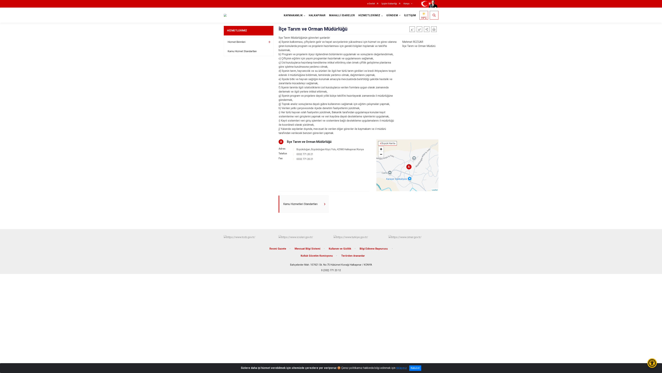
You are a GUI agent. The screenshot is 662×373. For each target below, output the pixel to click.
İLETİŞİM (410, 15)
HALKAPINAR (317, 15)
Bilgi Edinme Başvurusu (374, 248)
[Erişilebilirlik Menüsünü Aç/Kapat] (652, 363)
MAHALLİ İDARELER (342, 15)
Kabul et (415, 368)
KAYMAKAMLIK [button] (293, 15)
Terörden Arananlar (353, 255)
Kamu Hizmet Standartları (242, 51)
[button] (426, 29)
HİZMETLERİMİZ (237, 30)
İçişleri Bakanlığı (389, 4)
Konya (406, 4)
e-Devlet (371, 4)
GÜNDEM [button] (392, 15)
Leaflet (435, 189)
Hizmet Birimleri (236, 42)
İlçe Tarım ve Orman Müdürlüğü (309, 142)
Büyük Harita (388, 143)
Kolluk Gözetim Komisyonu (317, 255)
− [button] (381, 154)
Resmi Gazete (277, 248)
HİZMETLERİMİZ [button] (369, 15)
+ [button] (381, 149)
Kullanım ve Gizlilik (340, 248)
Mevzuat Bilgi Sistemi (307, 248)
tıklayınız (401, 368)
